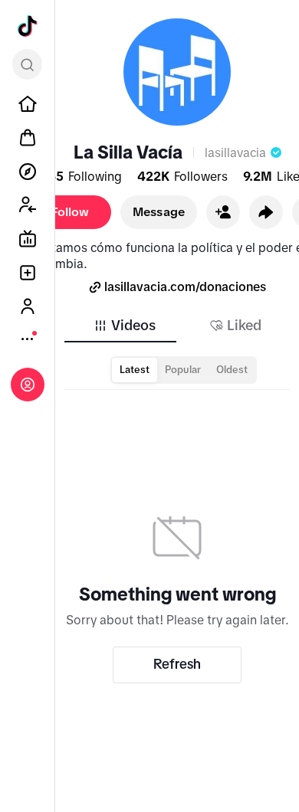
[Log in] (27, 384)
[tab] (124, 325)
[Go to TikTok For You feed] (28, 26)
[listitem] (27, 104)
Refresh (177, 664)
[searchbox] (27, 64)
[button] (223, 212)
